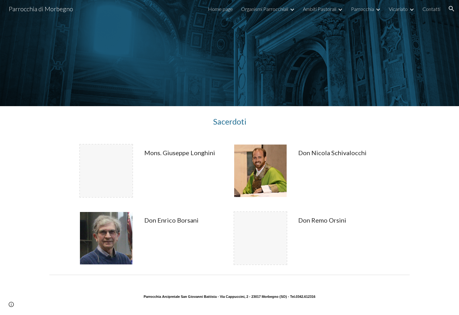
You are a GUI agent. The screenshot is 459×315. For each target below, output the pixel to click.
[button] (451, 8)
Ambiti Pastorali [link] (319, 9)
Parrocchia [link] (362, 9)
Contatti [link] (431, 9)
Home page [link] (220, 9)
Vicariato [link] (398, 9)
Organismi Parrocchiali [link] (264, 9)
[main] (229, 122)
